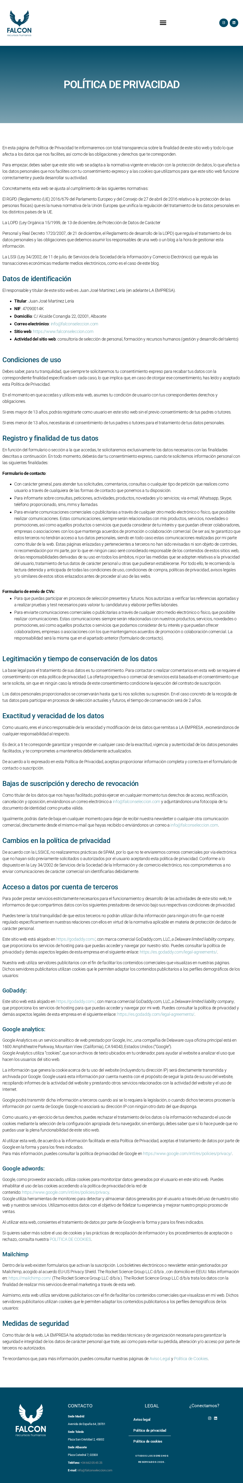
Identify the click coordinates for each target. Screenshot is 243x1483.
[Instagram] (223, 23)
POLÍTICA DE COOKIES (70, 1239)
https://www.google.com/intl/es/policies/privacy (65, 1192)
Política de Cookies (191, 1358)
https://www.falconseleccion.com (63, 331)
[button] (163, 22)
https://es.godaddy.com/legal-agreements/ (178, 951)
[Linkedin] (234, 23)
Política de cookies (147, 1441)
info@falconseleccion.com (74, 323)
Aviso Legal (160, 1358)
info (194, 825)
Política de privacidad (149, 1430)
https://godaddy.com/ (76, 939)
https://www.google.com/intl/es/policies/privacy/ (187, 1153)
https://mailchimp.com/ (30, 1278)
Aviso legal (141, 1419)
